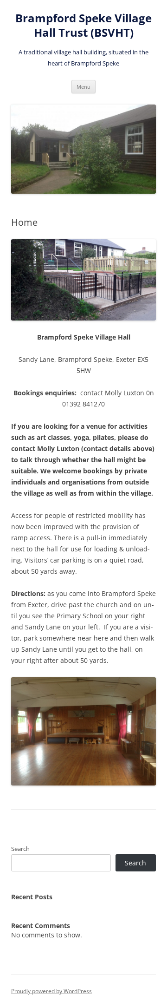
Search (20, 848)
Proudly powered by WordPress (51, 991)
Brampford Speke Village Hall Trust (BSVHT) (83, 25)
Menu (83, 86)
